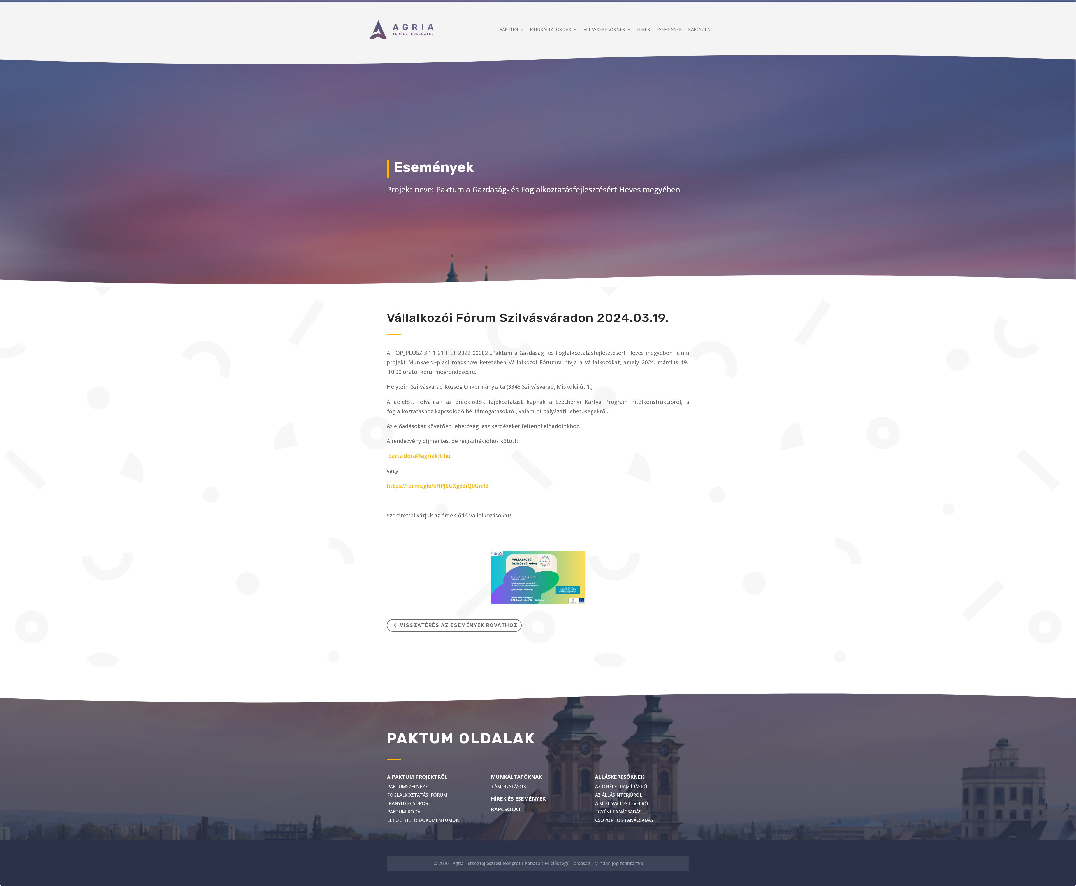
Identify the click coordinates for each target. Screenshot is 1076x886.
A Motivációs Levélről (623, 803)
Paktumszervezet (409, 787)
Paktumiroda (403, 812)
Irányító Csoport (409, 803)
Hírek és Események (518, 798)
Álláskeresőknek (604, 29)
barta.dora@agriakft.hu (419, 456)
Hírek (643, 29)
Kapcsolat (700, 29)
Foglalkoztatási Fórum (417, 795)
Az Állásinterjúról (618, 795)
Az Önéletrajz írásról (622, 787)
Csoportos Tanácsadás (624, 820)
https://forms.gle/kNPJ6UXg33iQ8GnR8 (437, 485)
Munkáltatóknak (551, 29)
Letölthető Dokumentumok (423, 820)
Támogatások (508, 787)
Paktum (509, 29)
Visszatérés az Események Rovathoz (459, 625)
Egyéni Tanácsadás (618, 812)
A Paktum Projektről (417, 776)
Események (669, 29)
